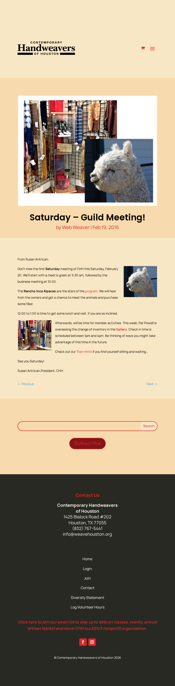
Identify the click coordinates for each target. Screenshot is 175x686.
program (91, 291)
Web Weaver (76, 227)
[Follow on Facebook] (83, 642)
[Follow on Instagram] (92, 642)
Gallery (121, 329)
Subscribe (87, 443)
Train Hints (84, 351)
